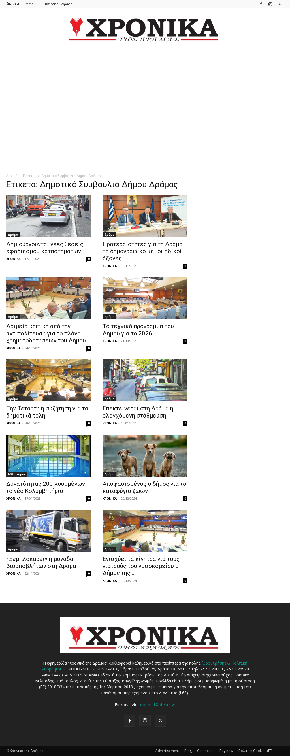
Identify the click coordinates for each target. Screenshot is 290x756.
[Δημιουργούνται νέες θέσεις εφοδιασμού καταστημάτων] (48, 216)
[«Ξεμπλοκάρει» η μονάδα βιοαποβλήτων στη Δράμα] (48, 531)
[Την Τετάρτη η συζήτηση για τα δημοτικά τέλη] (48, 380)
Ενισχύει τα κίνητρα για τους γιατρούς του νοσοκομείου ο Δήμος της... (141, 565)
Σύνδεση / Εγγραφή (57, 4)
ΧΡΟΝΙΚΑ (13, 259)
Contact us (205, 750)
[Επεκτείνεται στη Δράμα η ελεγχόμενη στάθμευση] (145, 380)
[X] (279, 4)
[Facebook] (261, 4)
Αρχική (12, 175)
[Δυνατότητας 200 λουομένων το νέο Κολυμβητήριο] (48, 455)
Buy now (226, 750)
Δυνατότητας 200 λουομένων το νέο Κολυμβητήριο (45, 487)
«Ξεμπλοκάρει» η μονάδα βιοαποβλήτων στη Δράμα (41, 562)
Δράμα (13, 235)
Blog (188, 750)
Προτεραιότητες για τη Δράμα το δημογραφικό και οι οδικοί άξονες (143, 251)
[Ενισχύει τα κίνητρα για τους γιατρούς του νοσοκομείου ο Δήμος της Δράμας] (145, 531)
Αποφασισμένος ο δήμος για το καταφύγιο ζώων (144, 487)
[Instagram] (270, 4)
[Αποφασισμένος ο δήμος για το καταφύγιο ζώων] (145, 455)
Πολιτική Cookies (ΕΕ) (255, 750)
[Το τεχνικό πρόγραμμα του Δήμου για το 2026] (145, 298)
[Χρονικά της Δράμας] (145, 26)
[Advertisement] (145, 100)
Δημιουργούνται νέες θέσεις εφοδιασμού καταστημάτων (44, 248)
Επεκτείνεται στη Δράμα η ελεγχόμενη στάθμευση (138, 412)
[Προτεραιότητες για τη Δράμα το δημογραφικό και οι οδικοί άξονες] (145, 216)
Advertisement (167, 750)
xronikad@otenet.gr (157, 704)
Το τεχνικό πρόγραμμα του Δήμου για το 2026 (138, 330)
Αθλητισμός (16, 474)
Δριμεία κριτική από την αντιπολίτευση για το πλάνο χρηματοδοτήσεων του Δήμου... (48, 333)
